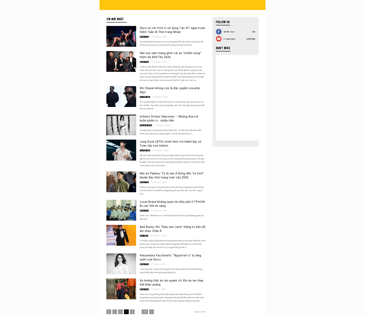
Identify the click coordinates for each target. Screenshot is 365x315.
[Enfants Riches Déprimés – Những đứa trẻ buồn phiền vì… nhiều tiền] (121, 125)
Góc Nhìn (144, 236)
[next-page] (151, 311)
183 (144, 312)
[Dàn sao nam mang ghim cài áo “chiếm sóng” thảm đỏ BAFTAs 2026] (121, 61)
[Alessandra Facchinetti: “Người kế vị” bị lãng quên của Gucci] (121, 263)
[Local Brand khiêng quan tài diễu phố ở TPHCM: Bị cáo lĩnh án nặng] (121, 210)
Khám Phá (144, 37)
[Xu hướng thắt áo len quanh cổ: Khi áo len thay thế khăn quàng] (121, 288)
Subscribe (250, 39)
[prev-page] (108, 311)
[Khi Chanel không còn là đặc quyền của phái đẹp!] (121, 96)
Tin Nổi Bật (145, 97)
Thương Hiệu (146, 125)
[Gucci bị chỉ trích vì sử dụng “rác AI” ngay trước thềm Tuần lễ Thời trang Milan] (121, 36)
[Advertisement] (237, 97)
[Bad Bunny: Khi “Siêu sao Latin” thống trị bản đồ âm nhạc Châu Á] (121, 235)
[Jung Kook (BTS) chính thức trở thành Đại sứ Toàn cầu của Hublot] (121, 150)
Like (253, 32)
